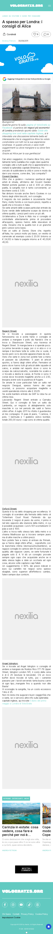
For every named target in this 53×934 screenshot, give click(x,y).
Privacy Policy (27, 914)
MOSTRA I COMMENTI (26, 869)
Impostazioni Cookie (11, 917)
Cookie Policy (41, 914)
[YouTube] (19, 903)
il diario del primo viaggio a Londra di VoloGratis (24, 702)
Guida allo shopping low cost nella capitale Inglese (25, 132)
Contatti (16, 914)
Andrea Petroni (9, 41)
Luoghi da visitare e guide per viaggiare (21, 16)
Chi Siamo (6, 914)
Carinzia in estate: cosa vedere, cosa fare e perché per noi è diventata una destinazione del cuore (20, 831)
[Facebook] (3, 903)
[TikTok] (28, 903)
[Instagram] (11, 903)
